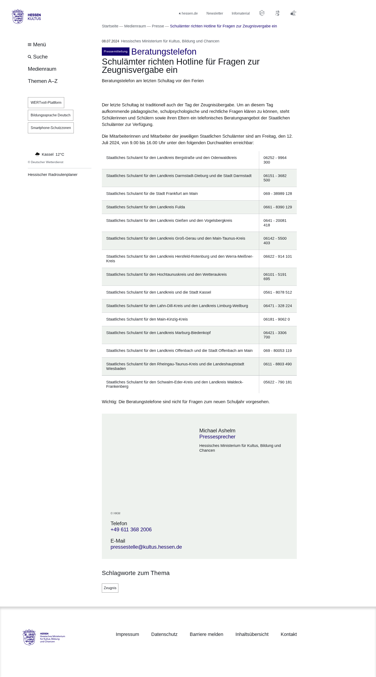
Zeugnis (110, 588)
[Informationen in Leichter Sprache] (261, 13)
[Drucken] (139, 92)
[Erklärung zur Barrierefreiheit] (293, 13)
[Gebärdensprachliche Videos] (277, 13)
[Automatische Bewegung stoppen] (30, 154)
